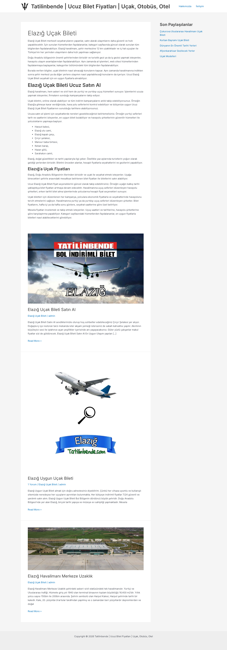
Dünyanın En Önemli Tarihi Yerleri (178, 45)
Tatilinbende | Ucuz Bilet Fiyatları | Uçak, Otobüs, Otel (100, 6)
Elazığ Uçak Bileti (37, 315)
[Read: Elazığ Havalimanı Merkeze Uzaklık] (86, 548)
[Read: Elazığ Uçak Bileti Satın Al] (86, 268)
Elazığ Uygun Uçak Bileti (50, 478)
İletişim (200, 6)
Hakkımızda (185, 6)
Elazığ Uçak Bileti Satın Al (52, 309)
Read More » (35, 341)
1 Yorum (32, 484)
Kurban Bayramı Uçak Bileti (174, 40)
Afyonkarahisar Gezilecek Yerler (177, 50)
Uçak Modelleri (168, 56)
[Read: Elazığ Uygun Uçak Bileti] (86, 415)
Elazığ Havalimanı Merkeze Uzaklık (60, 576)
